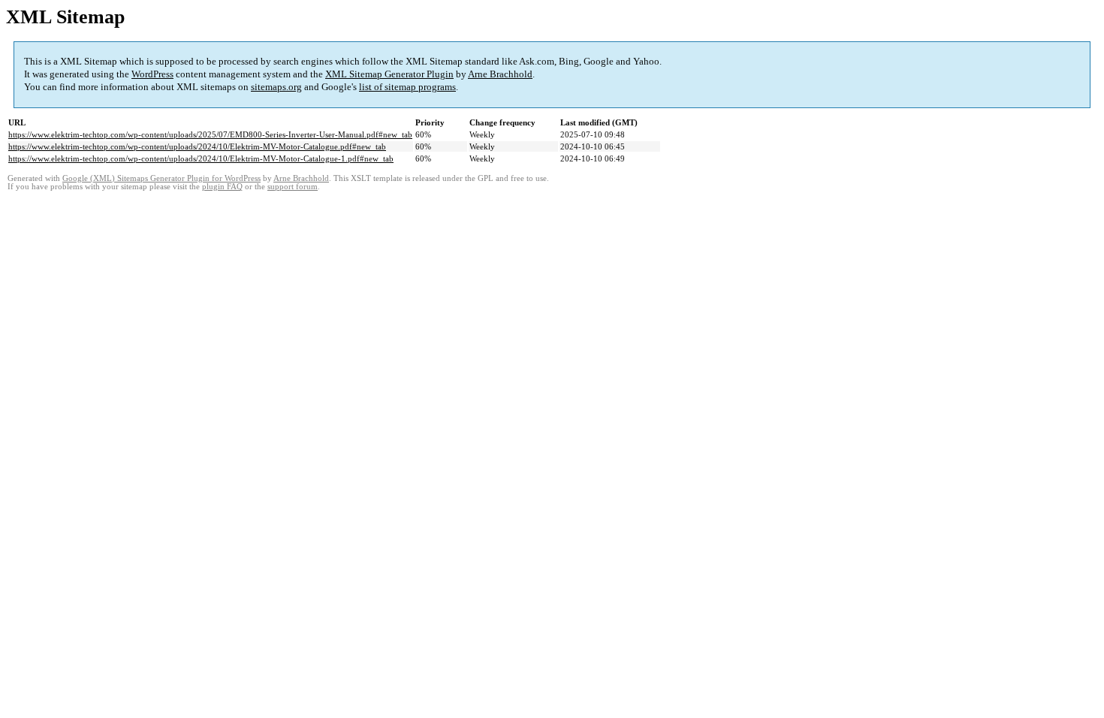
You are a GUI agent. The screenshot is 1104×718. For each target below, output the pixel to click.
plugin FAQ (222, 187)
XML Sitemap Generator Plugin (389, 74)
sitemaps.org (276, 86)
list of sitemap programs (407, 86)
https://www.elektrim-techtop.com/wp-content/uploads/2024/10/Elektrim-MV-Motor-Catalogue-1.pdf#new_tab (201, 158)
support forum (292, 187)
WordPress (152, 74)
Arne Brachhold (500, 74)
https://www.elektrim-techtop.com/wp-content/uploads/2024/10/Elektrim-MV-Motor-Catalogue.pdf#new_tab (197, 146)
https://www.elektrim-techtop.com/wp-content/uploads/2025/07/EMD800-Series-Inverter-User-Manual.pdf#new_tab (210, 134)
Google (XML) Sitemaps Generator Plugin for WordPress (161, 178)
